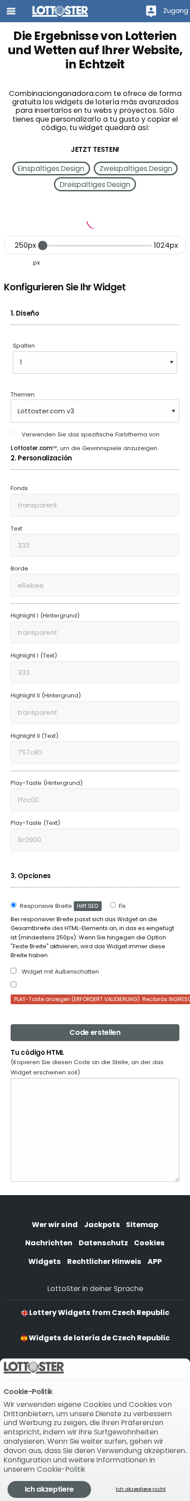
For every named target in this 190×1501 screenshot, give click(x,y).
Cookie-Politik (61, 1469)
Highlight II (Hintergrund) (46, 695)
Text (16, 528)
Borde (19, 568)
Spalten (24, 345)
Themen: (23, 394)
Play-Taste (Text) (35, 823)
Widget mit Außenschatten (59, 971)
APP (155, 1261)
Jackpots (102, 1225)
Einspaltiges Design (51, 168)
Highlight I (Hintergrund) (45, 615)
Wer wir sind (55, 1225)
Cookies (149, 1243)
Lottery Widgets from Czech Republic (98, 1312)
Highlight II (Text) (34, 736)
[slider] (42, 245)
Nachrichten (48, 1243)
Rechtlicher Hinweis (104, 1261)
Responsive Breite (59, 906)
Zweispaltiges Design (135, 168)
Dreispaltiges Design (95, 184)
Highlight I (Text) (34, 655)
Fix (122, 906)
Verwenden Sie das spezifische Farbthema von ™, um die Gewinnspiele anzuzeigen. (85, 441)
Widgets (44, 1261)
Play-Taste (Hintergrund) (47, 783)
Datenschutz (103, 1243)
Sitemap (142, 1225)
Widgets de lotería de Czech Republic (98, 1338)
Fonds (19, 488)
